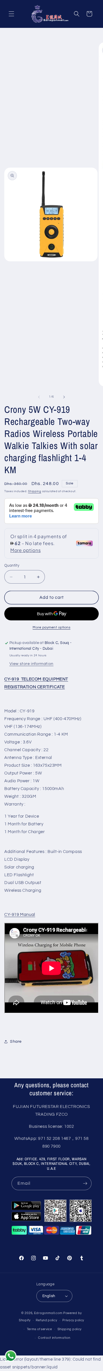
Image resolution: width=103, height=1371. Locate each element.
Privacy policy (73, 1320)
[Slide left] (39, 397)
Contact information (54, 1337)
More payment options (51, 627)
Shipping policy (70, 1329)
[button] (11, 13)
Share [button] (16, 1042)
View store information (31, 664)
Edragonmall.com (48, 1313)
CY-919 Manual (19, 914)
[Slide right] (64, 397)
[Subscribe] (85, 1183)
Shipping (34, 491)
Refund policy (46, 1320)
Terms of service (39, 1329)
